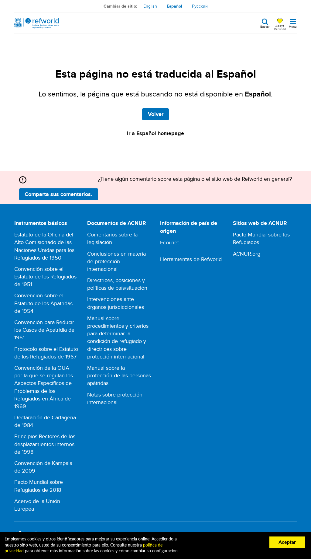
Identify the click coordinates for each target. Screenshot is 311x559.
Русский (200, 6)
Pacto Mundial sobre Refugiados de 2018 (38, 485)
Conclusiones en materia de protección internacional (116, 261)
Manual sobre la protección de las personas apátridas (119, 375)
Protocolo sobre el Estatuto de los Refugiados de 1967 (46, 352)
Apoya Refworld (280, 27)
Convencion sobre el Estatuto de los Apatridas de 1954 (43, 303)
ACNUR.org (246, 253)
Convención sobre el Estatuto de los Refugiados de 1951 (45, 276)
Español (174, 6)
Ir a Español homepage (155, 133)
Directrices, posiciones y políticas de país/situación (117, 284)
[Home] (36, 23)
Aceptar (287, 542)
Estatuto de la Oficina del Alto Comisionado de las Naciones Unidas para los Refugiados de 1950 (44, 246)
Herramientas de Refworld (191, 259)
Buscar (264, 26)
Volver (155, 114)
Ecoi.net (169, 242)
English (150, 6)
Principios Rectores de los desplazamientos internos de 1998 (44, 443)
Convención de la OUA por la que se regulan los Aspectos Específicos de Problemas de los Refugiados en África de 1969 (43, 387)
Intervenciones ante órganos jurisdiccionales (115, 302)
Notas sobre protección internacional (114, 398)
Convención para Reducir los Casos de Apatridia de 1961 (44, 329)
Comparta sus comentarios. (58, 194)
